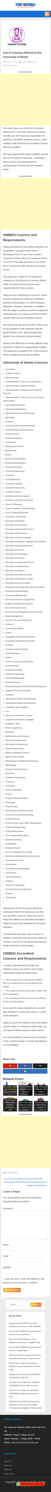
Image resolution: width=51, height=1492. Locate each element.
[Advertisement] (25, 99)
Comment (8, 1208)
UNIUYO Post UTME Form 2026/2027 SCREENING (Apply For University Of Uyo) (24, 1393)
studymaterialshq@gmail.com (25, 1442)
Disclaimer (8, 1469)
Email (6, 1256)
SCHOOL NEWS (12, 1173)
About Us (7, 1461)
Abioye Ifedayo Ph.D (29, 62)
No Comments (11, 65)
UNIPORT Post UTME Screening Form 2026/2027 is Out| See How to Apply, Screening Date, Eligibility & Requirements (25, 1404)
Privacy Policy (9, 1474)
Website (7, 1267)
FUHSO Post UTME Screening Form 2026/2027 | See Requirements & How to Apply (24, 1366)
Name (6, 1245)
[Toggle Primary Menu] (47, 14)
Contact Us (8, 1465)
